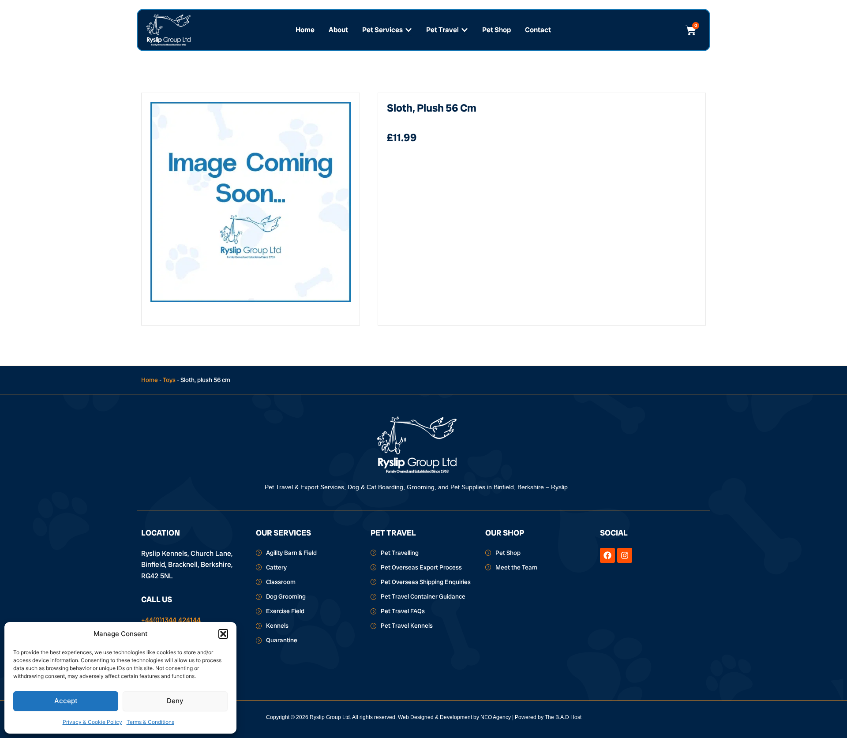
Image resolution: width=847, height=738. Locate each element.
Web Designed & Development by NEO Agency (454, 717)
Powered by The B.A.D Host (548, 717)
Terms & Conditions (150, 722)
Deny (175, 701)
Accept (66, 701)
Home (149, 380)
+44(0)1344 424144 (171, 620)
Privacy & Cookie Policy (92, 722)
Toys (169, 380)
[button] (223, 633)
